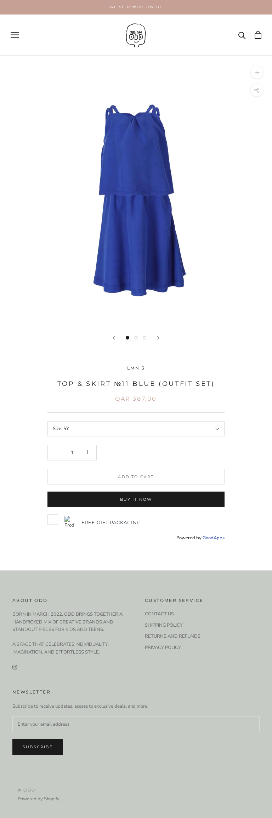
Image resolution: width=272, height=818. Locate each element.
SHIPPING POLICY (164, 625)
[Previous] (114, 338)
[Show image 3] (144, 338)
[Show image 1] (127, 338)
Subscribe (38, 746)
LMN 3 (136, 368)
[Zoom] (257, 72)
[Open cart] (258, 35)
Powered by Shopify (39, 799)
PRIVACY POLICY (163, 647)
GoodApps (214, 538)
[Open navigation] (15, 35)
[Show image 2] (136, 338)
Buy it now (136, 499)
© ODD (26, 790)
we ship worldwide (136, 7)
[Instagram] (14, 667)
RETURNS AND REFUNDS (172, 636)
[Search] (242, 35)
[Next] (158, 338)
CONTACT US (159, 614)
